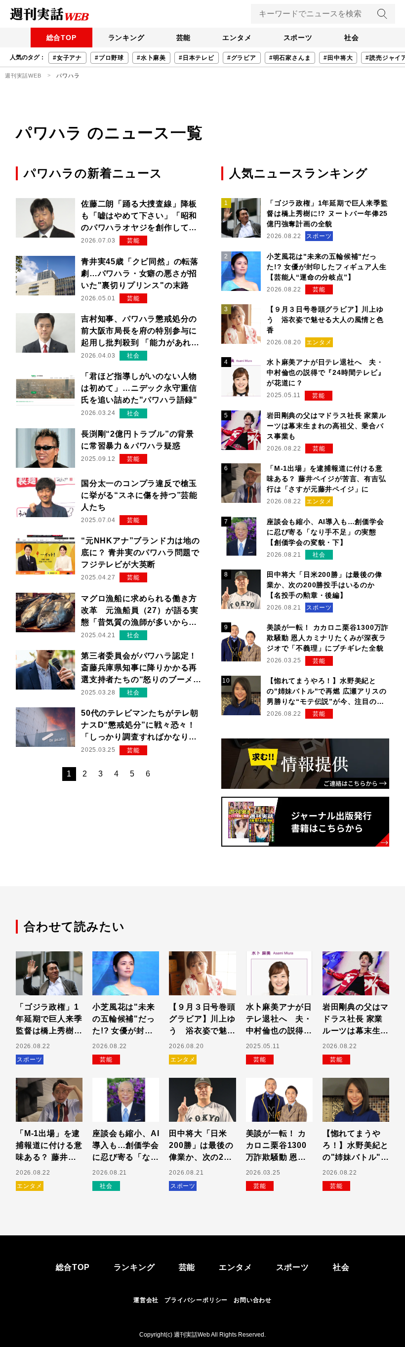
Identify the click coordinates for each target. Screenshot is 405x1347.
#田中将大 (338, 57)
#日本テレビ (196, 57)
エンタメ (236, 37)
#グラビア (241, 57)
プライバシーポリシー (196, 1300)
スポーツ (298, 37)
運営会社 (146, 1300)
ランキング (126, 37)
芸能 (183, 37)
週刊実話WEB (23, 76)
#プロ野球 (109, 57)
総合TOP (61, 37)
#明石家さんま (290, 57)
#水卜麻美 (151, 57)
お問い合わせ (253, 1300)
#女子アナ (67, 57)
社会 (351, 37)
